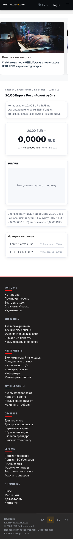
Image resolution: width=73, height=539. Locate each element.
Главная (9, 89)
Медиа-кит (12, 495)
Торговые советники (19, 471)
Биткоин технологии (16, 57)
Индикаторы (13, 310)
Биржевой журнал (17, 428)
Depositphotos (45, 529)
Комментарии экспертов (21, 341)
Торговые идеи (15, 302)
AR (66, 519)
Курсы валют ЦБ (16, 365)
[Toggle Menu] (67, 5)
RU (50, 519)
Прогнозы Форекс (17, 298)
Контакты (11, 503)
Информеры (13, 373)
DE (58, 519)
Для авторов (13, 499)
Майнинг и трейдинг (18, 404)
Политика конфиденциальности (16, 521)
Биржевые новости (18, 338)
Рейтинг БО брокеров (19, 459)
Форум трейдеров (17, 475)
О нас (8, 491)
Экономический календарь (23, 357)
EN (43, 519)
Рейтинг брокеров (17, 455)
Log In (56, 5)
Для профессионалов (19, 424)
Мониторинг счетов (18, 377)
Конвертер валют (17, 369)
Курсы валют (24, 89)
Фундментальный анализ (21, 334)
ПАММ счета (13, 463)
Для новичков (14, 420)
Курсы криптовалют (18, 393)
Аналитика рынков (17, 326)
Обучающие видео (17, 432)
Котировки (12, 294)
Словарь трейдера (17, 436)
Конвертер (39, 89)
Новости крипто (16, 396)
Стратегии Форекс (17, 306)
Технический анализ (18, 330)
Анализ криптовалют (19, 400)
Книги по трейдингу (18, 440)
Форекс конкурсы (17, 467)
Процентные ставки (18, 361)
